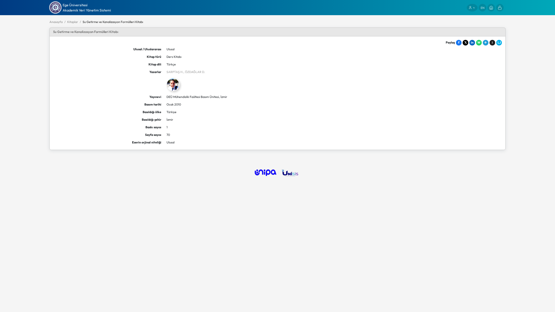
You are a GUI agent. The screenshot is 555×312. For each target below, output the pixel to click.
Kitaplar (72, 22)
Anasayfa (56, 22)
